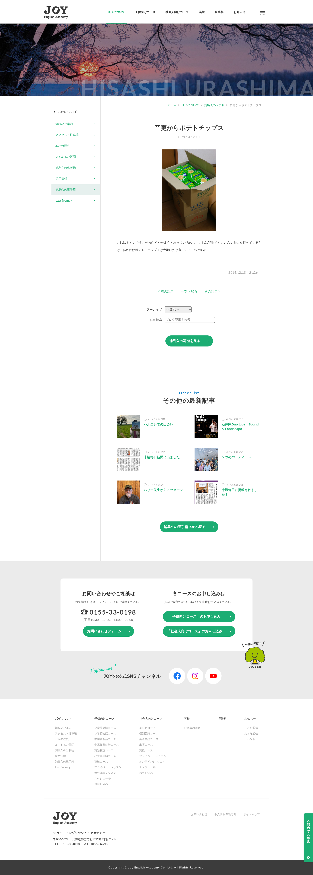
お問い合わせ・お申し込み (308, 829)
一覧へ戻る (189, 291)
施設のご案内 (64, 124)
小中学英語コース (105, 755)
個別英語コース (148, 733)
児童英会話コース (105, 727)
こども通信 (251, 727)
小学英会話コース (105, 733)
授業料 (219, 12)
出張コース (146, 744)
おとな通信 (251, 733)
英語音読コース (103, 750)
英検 (202, 12)
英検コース (101, 761)
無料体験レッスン (105, 772)
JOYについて (116, 12)
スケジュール (102, 778)
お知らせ (239, 12)
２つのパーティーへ (236, 457)
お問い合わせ (199, 814)
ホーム (172, 105)
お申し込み (101, 784)
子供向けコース (145, 12)
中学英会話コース (105, 739)
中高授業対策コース (106, 744)
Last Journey (63, 200)
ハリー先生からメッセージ (163, 490)
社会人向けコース (177, 12)
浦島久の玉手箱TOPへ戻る (185, 527)
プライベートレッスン (108, 767)
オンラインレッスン (151, 761)
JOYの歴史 (62, 145)
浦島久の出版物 (65, 167)
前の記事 (166, 291)
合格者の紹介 (192, 727)
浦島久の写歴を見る (184, 341)
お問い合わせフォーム (104, 631)
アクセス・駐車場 (67, 135)
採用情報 (61, 178)
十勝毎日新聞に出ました (162, 457)
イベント (249, 739)
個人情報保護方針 (225, 814)
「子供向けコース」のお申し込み (195, 616)
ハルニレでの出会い (158, 424)
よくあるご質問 (65, 156)
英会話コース (147, 727)
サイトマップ (251, 814)
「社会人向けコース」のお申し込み (194, 631)
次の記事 (212, 291)
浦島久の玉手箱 (214, 105)
